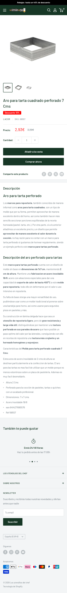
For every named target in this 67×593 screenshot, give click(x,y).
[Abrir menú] (4, 10)
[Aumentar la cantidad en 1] (35, 140)
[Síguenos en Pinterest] (17, 552)
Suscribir (13, 521)
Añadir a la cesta (34, 151)
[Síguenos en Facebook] (5, 552)
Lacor (6, 119)
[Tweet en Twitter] (56, 174)
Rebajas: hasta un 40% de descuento (33, 2)
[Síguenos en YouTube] (23, 552)
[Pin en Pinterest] (50, 174)
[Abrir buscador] (49, 10)
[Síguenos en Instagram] (11, 552)
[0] (61, 10)
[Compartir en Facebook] (44, 174)
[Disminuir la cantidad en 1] (18, 140)
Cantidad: (8, 140)
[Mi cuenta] (55, 10)
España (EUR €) (11, 536)
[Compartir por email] (62, 174)
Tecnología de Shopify (12, 586)
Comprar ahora (33, 161)
